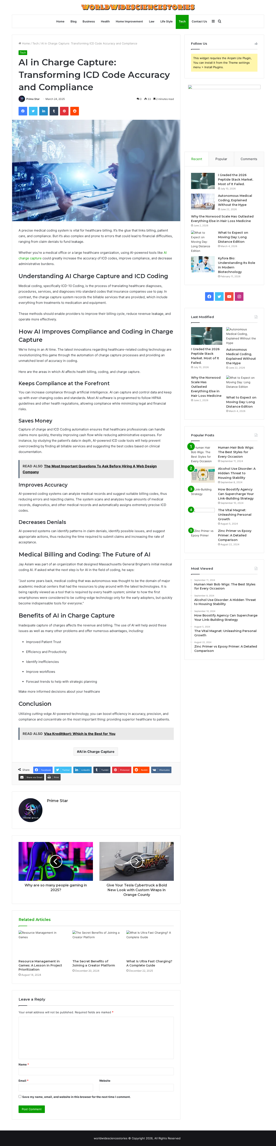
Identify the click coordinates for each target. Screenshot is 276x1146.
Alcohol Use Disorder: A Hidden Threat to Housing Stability (237, 473)
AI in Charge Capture (96, 751)
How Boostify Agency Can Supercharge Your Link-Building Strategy (236, 493)
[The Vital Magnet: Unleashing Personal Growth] (203, 516)
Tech (182, 21)
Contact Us (199, 21)
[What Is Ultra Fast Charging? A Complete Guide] (150, 943)
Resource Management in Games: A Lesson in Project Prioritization (40, 965)
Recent (196, 159)
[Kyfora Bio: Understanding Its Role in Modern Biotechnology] (203, 264)
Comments (249, 159)
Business (89, 21)
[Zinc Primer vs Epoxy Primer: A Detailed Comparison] (203, 537)
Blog (74, 21)
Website (104, 1080)
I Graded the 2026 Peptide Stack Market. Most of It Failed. (235, 179)
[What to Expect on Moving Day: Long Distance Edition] (203, 241)
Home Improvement (129, 21)
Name (24, 1064)
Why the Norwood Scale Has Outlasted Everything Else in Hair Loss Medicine (206, 387)
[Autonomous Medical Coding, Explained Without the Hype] (203, 202)
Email (23, 1080)
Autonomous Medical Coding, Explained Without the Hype (235, 200)
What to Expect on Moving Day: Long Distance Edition (233, 237)
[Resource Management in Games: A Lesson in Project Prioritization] (42, 943)
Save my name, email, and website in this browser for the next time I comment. (76, 1097)
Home (60, 21)
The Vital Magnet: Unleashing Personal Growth (234, 514)
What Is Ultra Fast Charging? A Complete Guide (149, 963)
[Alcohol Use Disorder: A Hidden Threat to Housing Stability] (203, 475)
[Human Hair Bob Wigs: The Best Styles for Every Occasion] (203, 454)
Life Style (166, 21)
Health (105, 21)
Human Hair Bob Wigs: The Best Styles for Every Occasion (236, 452)
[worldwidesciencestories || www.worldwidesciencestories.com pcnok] (138, 7)
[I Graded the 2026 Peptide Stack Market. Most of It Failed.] (203, 181)
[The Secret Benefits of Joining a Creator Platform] (96, 943)
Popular (221, 159)
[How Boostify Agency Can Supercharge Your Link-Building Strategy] (203, 495)
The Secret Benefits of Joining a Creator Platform (93, 963)
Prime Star (33, 99)
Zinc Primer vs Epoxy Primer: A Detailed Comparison (234, 535)
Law (151, 21)
